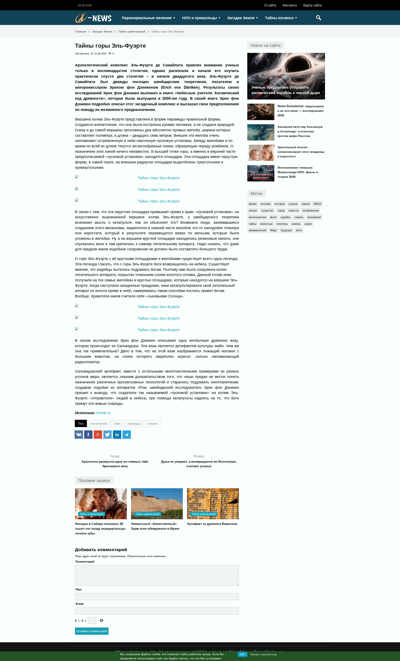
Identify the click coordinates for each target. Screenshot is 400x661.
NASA (317, 204)
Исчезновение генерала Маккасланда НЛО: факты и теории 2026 (298, 172)
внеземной (314, 217)
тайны (252, 224)
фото (273, 217)
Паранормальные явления (147, 17)
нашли (306, 204)
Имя (78, 589)
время (252, 204)
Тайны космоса (279, 17)
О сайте (270, 5)
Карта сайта (312, 5)
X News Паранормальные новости (95, 17)
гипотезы (282, 224)
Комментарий (84, 561)
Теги (81, 423)
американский (257, 230)
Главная (80, 31)
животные (266, 224)
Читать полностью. (264, 654)
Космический (99, 423)
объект (253, 210)
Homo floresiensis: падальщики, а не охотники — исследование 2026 (301, 110)
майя (117, 423)
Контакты (290, 5)
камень (296, 224)
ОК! (242, 654)
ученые (293, 204)
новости (294, 210)
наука (308, 224)
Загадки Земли (241, 17)
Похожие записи (94, 480)
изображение (310, 210)
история (280, 204)
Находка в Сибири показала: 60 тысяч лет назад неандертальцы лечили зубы (100, 528)
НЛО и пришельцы (199, 17)
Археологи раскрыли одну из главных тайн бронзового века (114, 463)
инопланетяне (257, 217)
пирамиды (134, 423)
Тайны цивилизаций (131, 31)
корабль (286, 217)
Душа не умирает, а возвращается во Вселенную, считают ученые (199, 463)
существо (267, 210)
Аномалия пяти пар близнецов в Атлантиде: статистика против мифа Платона (300, 131)
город (281, 210)
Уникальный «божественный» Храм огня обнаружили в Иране (155, 526)
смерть (299, 217)
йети (299, 230)
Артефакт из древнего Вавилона (212, 523)
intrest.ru (103, 412)
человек (152, 423)
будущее (286, 230)
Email (79, 604)
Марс (273, 230)
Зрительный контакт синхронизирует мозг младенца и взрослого (301, 151)
